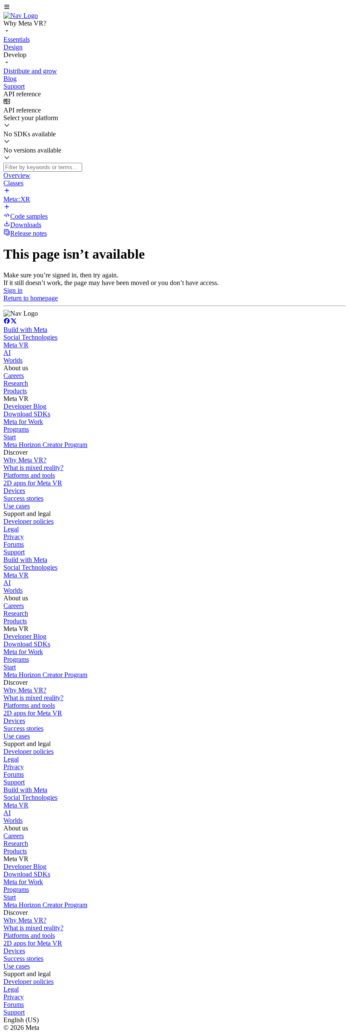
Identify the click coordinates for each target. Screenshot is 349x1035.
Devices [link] (14, 490)
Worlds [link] (13, 360)
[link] (20, 15)
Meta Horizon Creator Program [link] (45, 444)
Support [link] (14, 552)
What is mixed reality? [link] (33, 467)
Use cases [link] (16, 506)
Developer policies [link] (28, 521)
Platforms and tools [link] (29, 475)
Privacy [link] (13, 536)
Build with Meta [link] (25, 329)
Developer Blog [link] (24, 406)
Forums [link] (13, 544)
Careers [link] (13, 375)
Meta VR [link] (16, 345)
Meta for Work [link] (23, 421)
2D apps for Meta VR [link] (32, 483)
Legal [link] (11, 529)
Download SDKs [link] (26, 414)
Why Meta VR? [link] (24, 460)
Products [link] (15, 391)
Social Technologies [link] (30, 337)
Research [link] (15, 383)
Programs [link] (16, 429)
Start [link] (9, 437)
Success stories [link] (23, 498)
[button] (174, 7)
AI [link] (7, 352)
